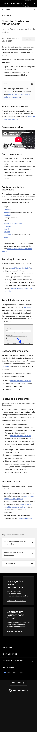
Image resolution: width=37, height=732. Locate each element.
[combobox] (28, 39)
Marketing (8, 15)
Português (16, 682)
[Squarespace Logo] (18, 690)
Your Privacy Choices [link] (14, 672)
